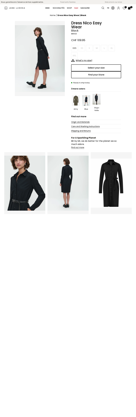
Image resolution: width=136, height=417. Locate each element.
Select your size (96, 67)
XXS (74, 48)
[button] (47, 8)
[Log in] (118, 7)
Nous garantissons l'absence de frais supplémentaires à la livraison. (23, 2)
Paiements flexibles (68, 2)
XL (111, 48)
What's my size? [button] (84, 60)
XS (82, 48)
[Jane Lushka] (14, 8)
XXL (74, 55)
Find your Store (96, 74)
